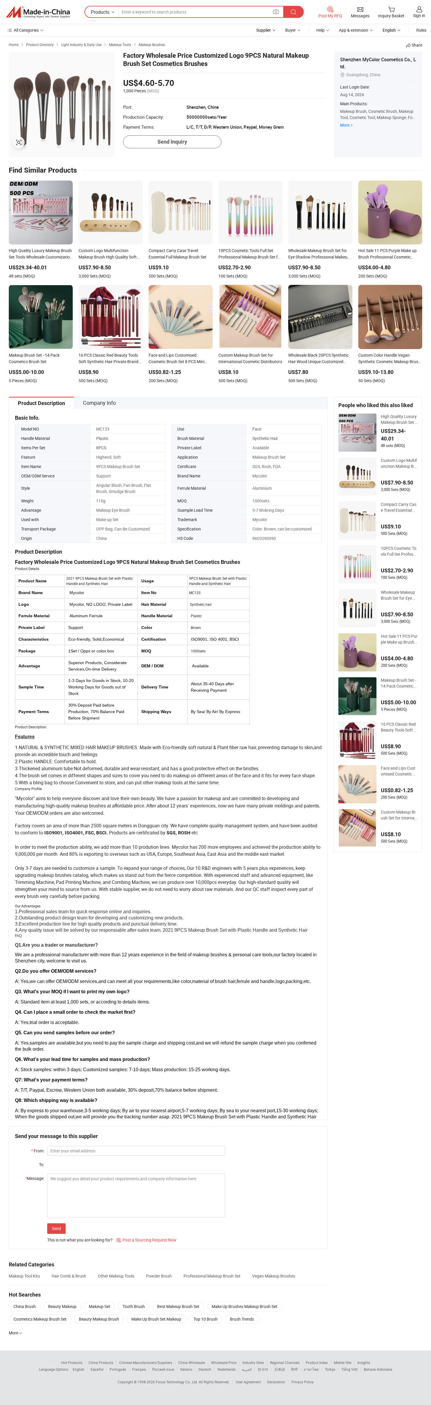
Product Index (317, 1362)
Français (139, 1369)
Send (56, 1228)
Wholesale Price (223, 1362)
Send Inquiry (172, 142)
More (344, 125)
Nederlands (227, 1369)
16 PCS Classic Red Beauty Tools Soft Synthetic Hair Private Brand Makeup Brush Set (398, 727)
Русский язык (163, 1369)
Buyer (290, 30)
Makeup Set (99, 1306)
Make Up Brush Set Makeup (156, 1319)
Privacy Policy (302, 1382)
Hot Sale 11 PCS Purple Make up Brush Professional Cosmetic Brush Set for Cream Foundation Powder (399, 639)
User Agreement (248, 1382)
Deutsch (204, 1369)
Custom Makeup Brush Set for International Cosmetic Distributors (399, 815)
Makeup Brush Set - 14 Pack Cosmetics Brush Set (398, 683)
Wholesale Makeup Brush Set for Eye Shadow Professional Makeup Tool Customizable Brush (399, 595)
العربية (247, 1369)
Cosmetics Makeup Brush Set (40, 1319)
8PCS (101, 447)
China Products (101, 1362)
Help (320, 30)
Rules (421, 30)
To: (41, 1164)
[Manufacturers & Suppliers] (38, 12)
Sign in (419, 15)
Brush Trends (242, 1319)
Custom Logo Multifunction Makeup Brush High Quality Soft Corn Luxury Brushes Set (399, 463)
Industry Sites (253, 1362)
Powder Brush (159, 1276)
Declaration (276, 1382)
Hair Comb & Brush (69, 1276)
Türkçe (330, 1369)
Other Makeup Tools (116, 1276)
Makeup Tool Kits (24, 1276)
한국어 (263, 1369)
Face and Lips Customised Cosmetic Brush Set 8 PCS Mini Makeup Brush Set (399, 771)
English (78, 1369)
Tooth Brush (134, 1306)
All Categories (26, 30)
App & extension (353, 30)
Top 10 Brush (206, 1319)
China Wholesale (191, 1362)
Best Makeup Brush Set (178, 1306)
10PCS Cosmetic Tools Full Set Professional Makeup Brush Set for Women (398, 551)
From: (37, 1151)
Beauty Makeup (62, 1306)
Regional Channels (285, 1362)
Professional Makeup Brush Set (212, 1276)
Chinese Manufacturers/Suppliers (145, 1362)
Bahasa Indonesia (378, 1369)
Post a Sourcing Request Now (146, 1240)
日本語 (279, 1369)
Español (97, 1369)
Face (256, 429)
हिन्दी (294, 1369)
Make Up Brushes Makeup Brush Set (244, 1306)
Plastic (102, 438)
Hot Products (71, 1362)
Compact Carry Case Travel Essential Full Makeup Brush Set (399, 507)
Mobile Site (342, 1362)
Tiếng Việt (349, 1369)
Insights (363, 1362)
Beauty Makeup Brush (99, 1319)
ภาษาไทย (311, 1369)
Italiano (186, 1369)
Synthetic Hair (265, 438)
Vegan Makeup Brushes (273, 1276)
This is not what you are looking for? (80, 1240)
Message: (34, 1178)
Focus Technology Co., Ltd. (177, 1382)
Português (118, 1369)
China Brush (24, 1306)
